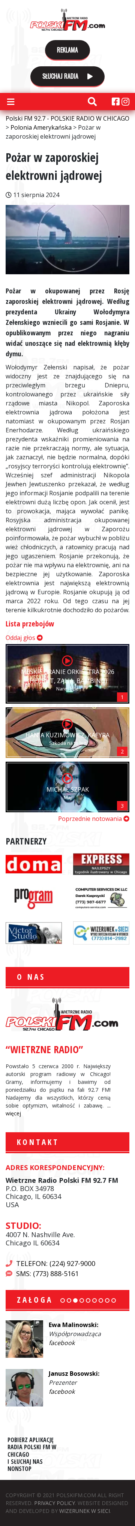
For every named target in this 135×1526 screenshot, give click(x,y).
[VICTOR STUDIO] (34, 932)
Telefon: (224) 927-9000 (55, 1263)
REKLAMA (67, 49)
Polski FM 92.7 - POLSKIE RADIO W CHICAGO (67, 19)
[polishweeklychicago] (34, 898)
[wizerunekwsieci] (101, 932)
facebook (62, 1343)
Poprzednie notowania (90, 819)
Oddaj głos (21, 638)
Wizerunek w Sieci (84, 1510)
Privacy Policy (54, 1503)
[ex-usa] (101, 863)
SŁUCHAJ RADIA (61, 76)
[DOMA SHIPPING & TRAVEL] (34, 863)
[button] (62, 1300)
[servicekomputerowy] (101, 898)
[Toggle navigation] (10, 101)
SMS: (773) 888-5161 (47, 1273)
